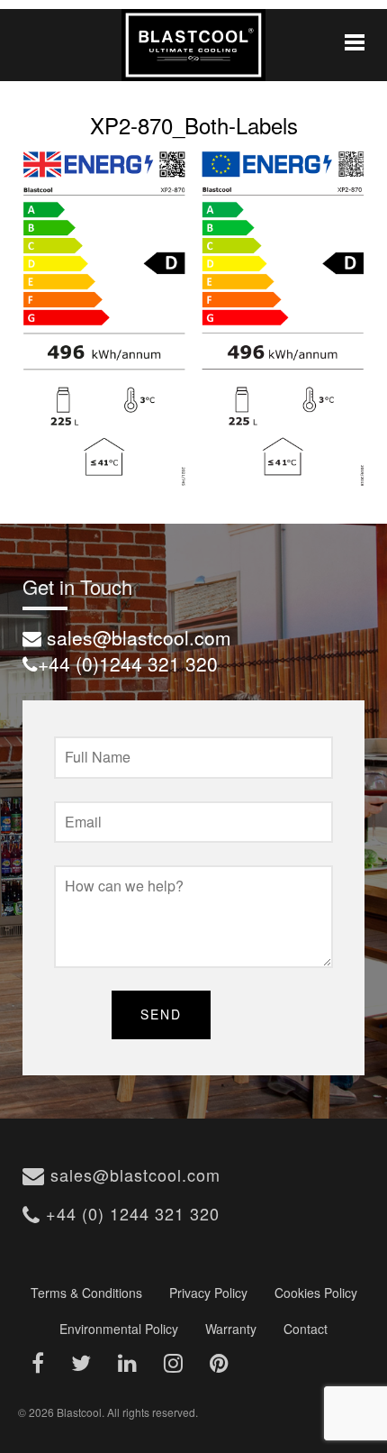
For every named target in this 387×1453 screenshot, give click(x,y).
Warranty (230, 1329)
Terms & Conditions (86, 1293)
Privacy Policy (208, 1293)
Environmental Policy (118, 1329)
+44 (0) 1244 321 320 (130, 1213)
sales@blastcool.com (132, 1174)
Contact (306, 1329)
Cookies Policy (315, 1293)
